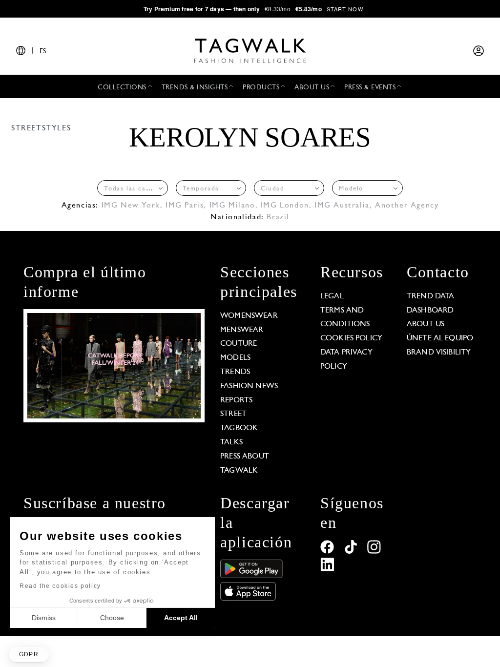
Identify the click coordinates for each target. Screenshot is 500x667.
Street (233, 414)
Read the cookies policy (60, 586)
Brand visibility (439, 352)
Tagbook (239, 428)
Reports (236, 400)
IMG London (285, 205)
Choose (112, 618)
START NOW (345, 9)
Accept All (181, 618)
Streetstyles (41, 128)
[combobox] (132, 188)
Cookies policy (351, 338)
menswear (241, 330)
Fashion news (249, 386)
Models (235, 358)
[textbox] (129, 189)
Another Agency (406, 205)
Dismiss (44, 618)
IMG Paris (185, 205)
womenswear (249, 316)
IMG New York (131, 205)
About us (425, 324)
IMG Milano (232, 205)
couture (238, 344)
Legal (332, 296)
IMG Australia (342, 205)
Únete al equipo (440, 338)
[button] (29, 654)
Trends (235, 372)
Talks (231, 442)
